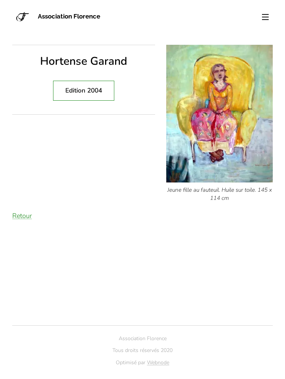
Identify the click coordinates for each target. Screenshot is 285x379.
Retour (22, 215)
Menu (265, 16)
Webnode (158, 362)
